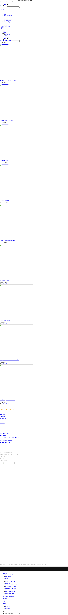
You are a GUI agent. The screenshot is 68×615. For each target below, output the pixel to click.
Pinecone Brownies (5, 320)
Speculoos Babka (4, 280)
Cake (6, 580)
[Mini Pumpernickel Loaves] (16, 397)
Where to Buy (6, 600)
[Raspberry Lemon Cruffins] (16, 237)
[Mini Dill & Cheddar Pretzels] (16, 77)
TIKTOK (2, 423)
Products (5, 598)
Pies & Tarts (8, 590)
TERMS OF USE (5, 442)
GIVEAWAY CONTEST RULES (9, 437)
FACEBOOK (3, 418)
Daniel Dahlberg (5, 44)
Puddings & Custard (10, 591)
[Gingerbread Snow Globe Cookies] (16, 357)
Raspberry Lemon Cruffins (7, 240)
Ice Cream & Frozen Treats (12, 585)
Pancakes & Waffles (10, 588)
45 (4, 405)
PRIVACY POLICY (6, 440)
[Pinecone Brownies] (16, 317)
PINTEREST (3, 414)
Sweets (7, 595)
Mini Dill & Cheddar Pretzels (8, 80)
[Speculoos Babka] (16, 277)
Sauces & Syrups (9, 593)
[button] (3, 611)
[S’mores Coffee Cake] (16, 37)
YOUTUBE (2, 416)
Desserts (7, 583)
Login (4, 601)
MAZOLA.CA (4, 435)
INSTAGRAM (3, 421)
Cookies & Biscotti (10, 581)
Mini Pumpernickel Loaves (7, 400)
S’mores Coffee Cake (5, 40)
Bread (6, 578)
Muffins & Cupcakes (10, 586)
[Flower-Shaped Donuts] (16, 117)
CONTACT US (4, 433)
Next (6, 405)
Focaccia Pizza (4, 160)
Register (5, 603)
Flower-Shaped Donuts (6, 120)
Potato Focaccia (4, 200)
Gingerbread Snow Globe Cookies (9, 360)
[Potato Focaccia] (16, 197)
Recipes (5, 573)
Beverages (8, 576)
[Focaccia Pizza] (16, 157)
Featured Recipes (9, 575)
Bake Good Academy (8, 596)
